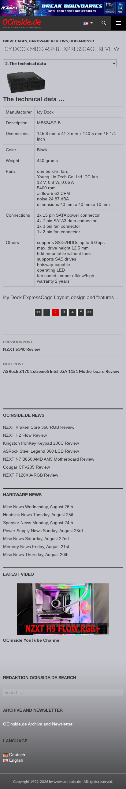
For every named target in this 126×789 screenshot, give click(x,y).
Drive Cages (15, 41)
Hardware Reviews (48, 41)
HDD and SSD (81, 41)
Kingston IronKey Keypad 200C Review (41, 443)
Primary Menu (118, 23)
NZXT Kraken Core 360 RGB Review (38, 427)
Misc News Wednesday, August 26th (38, 506)
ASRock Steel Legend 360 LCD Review (41, 451)
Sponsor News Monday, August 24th (38, 522)
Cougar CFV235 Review (26, 467)
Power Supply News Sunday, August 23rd (43, 530)
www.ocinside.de (67, 781)
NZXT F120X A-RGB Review (30, 475)
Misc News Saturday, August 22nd (36, 538)
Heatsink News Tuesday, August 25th (39, 514)
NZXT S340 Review (21, 345)
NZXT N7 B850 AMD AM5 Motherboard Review (48, 459)
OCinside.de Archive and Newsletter (37, 723)
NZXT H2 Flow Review (25, 435)
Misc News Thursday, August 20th (36, 554)
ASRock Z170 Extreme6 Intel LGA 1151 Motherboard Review (61, 368)
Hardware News (22, 494)
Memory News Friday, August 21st (36, 546)
